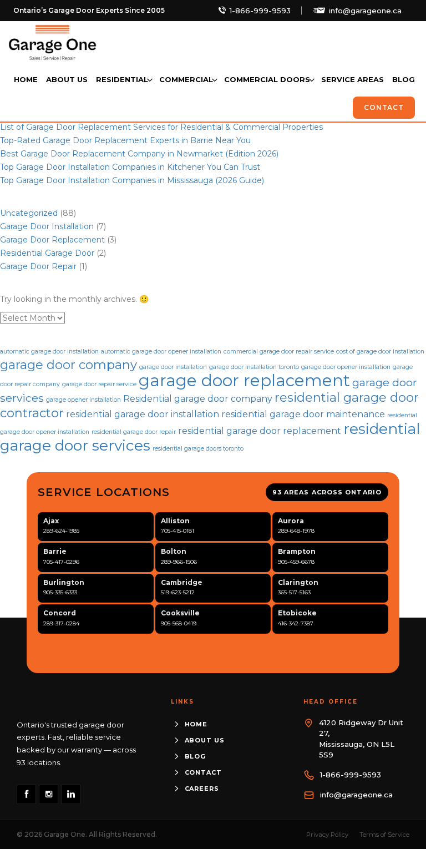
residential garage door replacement (259, 431)
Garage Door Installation (47, 226)
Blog (403, 79)
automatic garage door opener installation (161, 351)
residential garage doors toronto (198, 448)
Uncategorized (29, 213)
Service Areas (352, 79)
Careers (202, 788)
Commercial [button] (186, 79)
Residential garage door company (197, 398)
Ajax (51, 521)
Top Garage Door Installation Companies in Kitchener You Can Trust (130, 167)
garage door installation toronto (254, 367)
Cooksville (180, 613)
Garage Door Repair (38, 266)
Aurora (291, 521)
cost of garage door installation (380, 351)
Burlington (63, 582)
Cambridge (181, 582)
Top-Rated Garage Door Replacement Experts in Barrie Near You (125, 140)
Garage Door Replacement (52, 240)
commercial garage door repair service (279, 351)
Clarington (298, 582)
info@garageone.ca (365, 10)
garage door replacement (244, 380)
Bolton (173, 551)
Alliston (175, 521)
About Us (67, 79)
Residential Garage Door (47, 253)
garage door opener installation (345, 367)
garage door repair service (99, 384)
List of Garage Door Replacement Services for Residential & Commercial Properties (161, 127)
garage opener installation (83, 399)
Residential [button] (122, 79)
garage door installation (173, 367)
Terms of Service (384, 834)
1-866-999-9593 (260, 10)
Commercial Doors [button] (267, 79)
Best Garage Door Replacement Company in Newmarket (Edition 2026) (139, 154)
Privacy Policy (327, 834)
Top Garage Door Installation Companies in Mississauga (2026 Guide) (132, 180)
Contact (384, 107)
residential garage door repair (134, 432)
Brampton (297, 551)
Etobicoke (297, 613)
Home (26, 79)
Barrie (55, 551)
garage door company (68, 364)
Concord (59, 613)
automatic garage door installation (49, 351)
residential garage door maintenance (303, 414)
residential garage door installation (142, 414)
